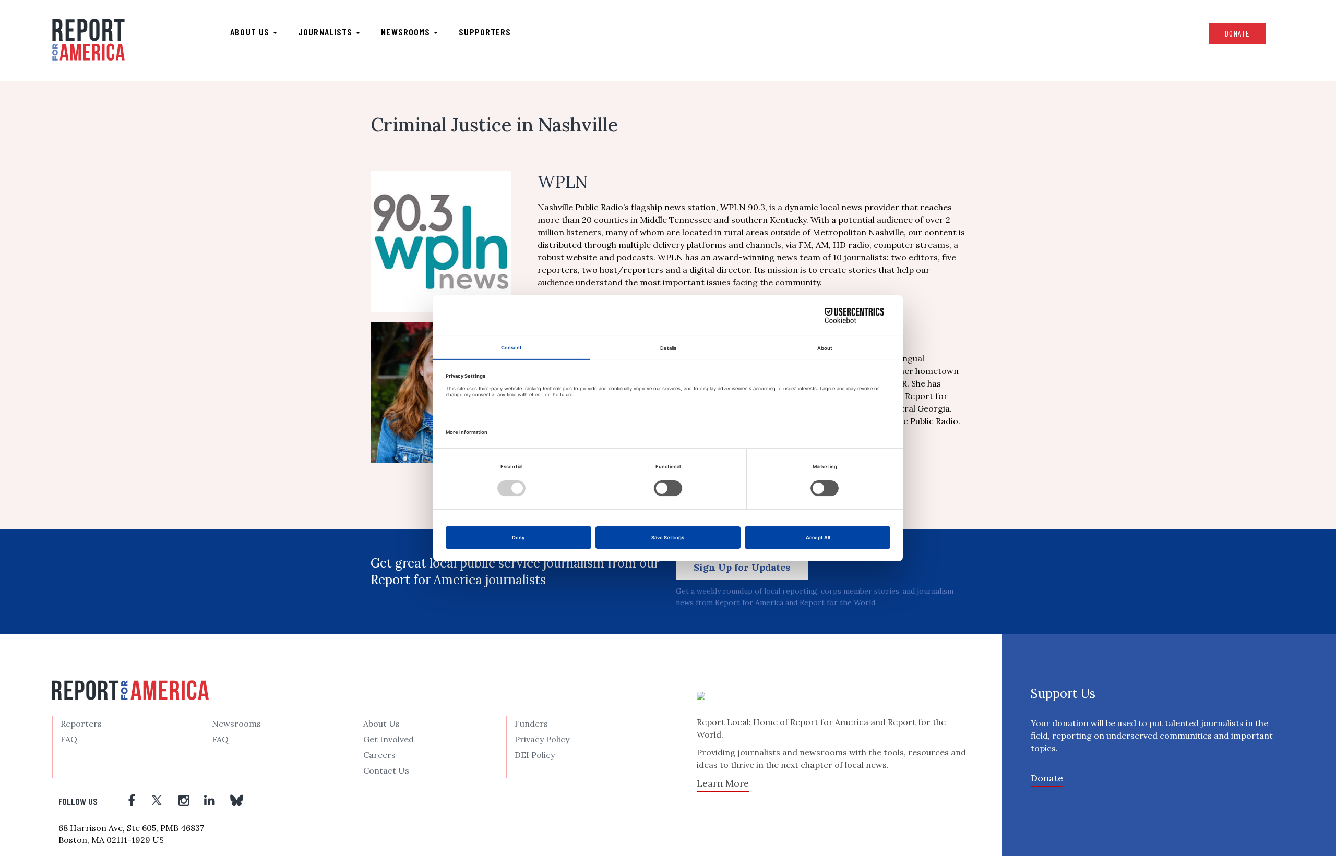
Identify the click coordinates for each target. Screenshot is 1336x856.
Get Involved (388, 739)
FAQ (69, 739)
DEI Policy (535, 755)
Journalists (326, 32)
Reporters (81, 723)
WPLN (563, 181)
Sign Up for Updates (742, 567)
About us (251, 32)
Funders (531, 723)
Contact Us (386, 770)
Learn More (723, 783)
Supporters (485, 32)
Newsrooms (407, 32)
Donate (1237, 33)
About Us (381, 723)
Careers (379, 755)
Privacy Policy (542, 739)
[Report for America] (88, 40)
